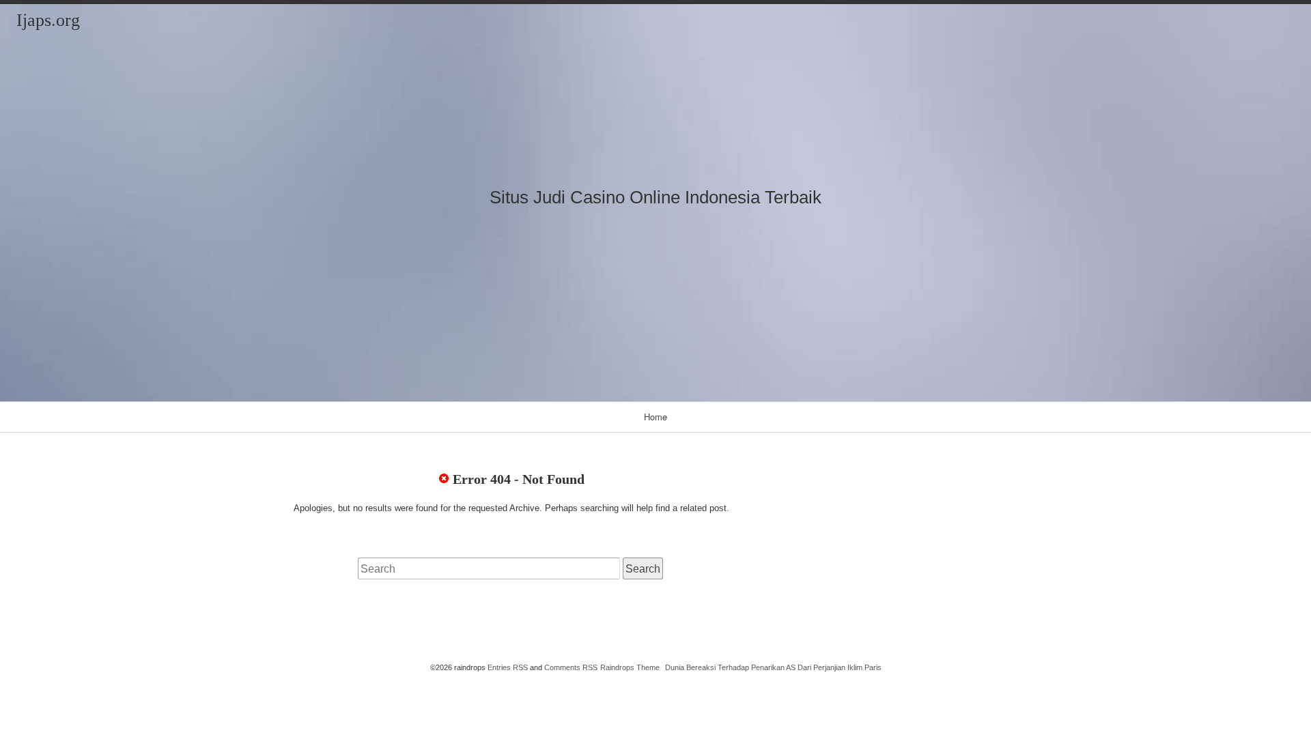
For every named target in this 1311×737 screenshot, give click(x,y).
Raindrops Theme (630, 667)
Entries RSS (508, 667)
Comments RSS (570, 667)
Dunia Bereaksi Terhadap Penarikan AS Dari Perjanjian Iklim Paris (773, 667)
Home (655, 416)
